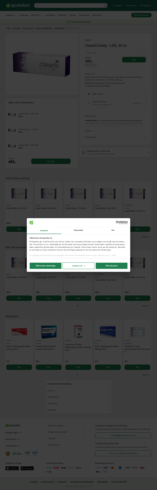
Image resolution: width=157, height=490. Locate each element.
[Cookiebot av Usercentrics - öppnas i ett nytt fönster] (118, 222)
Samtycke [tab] (44, 230)
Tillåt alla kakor (111, 266)
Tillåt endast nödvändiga (45, 266)
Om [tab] (112, 230)
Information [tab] (78, 230)
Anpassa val (77, 266)
